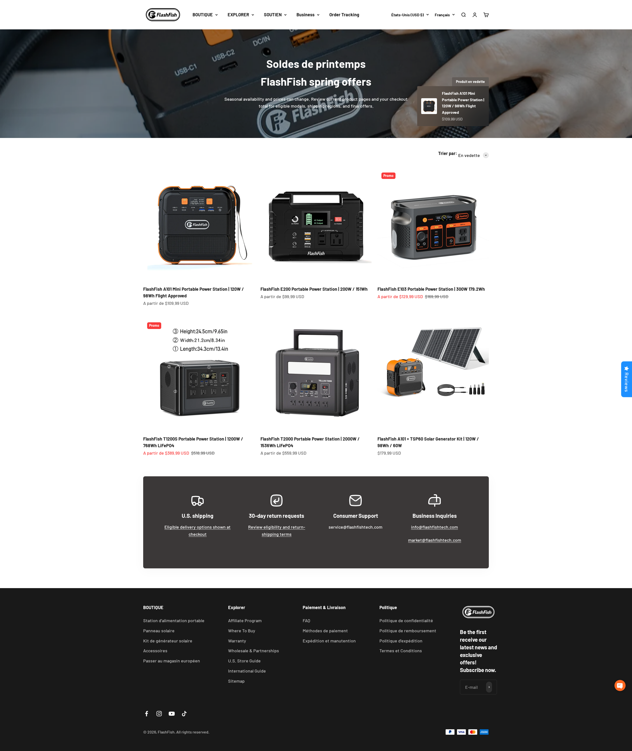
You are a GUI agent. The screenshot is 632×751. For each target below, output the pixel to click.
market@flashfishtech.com (434, 540)
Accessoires (155, 650)
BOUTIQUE (203, 14)
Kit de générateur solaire (167, 640)
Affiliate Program (245, 620)
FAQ (306, 620)
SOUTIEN (273, 14)
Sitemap (236, 681)
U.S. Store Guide (244, 660)
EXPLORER (238, 14)
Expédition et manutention (329, 640)
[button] (620, 685)
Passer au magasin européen (171, 660)
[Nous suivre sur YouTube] (171, 713)
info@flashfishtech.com (434, 527)
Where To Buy (241, 630)
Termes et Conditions (400, 650)
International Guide (247, 671)
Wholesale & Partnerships (253, 650)
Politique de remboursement (407, 630)
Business (305, 14)
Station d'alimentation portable (173, 620)
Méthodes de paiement (325, 630)
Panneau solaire (159, 630)
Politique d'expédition (400, 640)
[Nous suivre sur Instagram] (159, 713)
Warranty (237, 640)
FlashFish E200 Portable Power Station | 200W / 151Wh (314, 289)
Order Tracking (344, 14)
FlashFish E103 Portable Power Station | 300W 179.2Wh (431, 289)
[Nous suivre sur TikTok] (184, 713)
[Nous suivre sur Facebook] (146, 713)
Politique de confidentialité (406, 620)
